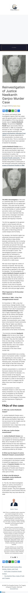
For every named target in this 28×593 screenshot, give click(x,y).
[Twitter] (17, 557)
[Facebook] (11, 557)
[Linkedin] (13, 557)
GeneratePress (14, 588)
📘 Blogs (2, 592)
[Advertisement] (14, 29)
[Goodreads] (15, 557)
